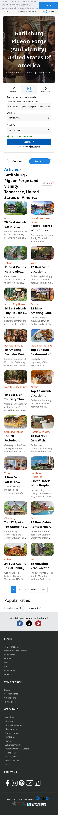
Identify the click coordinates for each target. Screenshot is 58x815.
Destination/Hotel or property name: (23, 101)
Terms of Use (11, 752)
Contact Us (10, 737)
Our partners (11, 729)
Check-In (11, 113)
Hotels (30, 72)
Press (7, 764)
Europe (7, 658)
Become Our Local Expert (17, 748)
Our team (9, 721)
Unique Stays (10, 698)
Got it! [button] (49, 5)
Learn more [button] (32, 8)
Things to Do (44, 72)
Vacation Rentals (14, 72)
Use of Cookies (12, 760)
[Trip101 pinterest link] (21, 783)
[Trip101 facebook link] (7, 783)
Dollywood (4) (34, 608)
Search (27, 141)
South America (11, 654)
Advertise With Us (13, 745)
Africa (6, 666)
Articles (38, 161)
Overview (17, 161)
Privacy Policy (11, 756)
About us (9, 717)
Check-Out (11, 125)
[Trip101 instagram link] (14, 783)
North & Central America (15, 650)
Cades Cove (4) (14, 608)
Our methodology (13, 725)
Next (33, 589)
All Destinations (11, 647)
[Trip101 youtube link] (29, 782)
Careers (8, 741)
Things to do (10, 702)
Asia (6, 662)
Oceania (8, 674)
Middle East (9, 670)
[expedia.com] (34, 147)
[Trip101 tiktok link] (37, 783)
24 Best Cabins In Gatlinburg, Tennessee (15, 567)
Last (43, 589)
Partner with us (12, 733)
